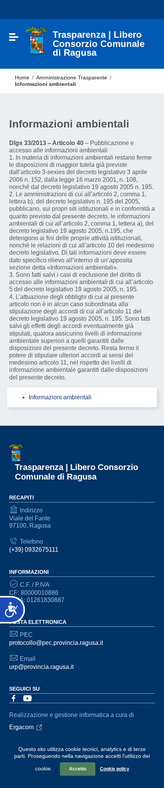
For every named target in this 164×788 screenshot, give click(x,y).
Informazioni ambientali (60, 397)
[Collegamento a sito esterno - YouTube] (27, 698)
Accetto (77, 769)
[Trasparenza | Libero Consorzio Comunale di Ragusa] (36, 40)
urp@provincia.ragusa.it (41, 667)
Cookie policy (114, 769)
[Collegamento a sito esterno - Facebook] (13, 698)
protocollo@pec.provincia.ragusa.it (56, 642)
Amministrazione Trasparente (71, 77)
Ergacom (21, 727)
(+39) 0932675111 (33, 549)
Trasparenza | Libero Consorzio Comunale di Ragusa (76, 471)
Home (22, 77)
